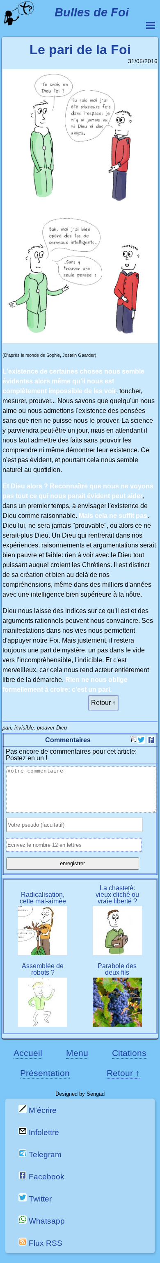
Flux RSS (44, 1243)
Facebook (45, 1176)
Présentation (45, 1073)
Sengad (96, 1094)
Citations (129, 1053)
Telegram (44, 1154)
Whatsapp (46, 1221)
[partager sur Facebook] (151, 742)
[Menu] (150, 25)
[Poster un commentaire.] (133, 740)
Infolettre (43, 1132)
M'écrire (42, 1110)
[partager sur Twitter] (141, 742)
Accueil (28, 1053)
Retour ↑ (103, 702)
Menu (77, 1053)
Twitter (39, 1199)
